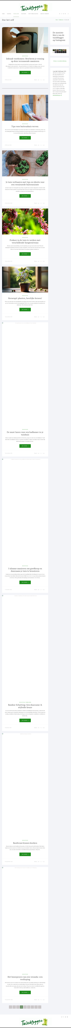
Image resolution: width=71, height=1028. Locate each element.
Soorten (9, 13)
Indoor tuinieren (45, 13)
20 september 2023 (9, 861)
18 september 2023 (9, 999)
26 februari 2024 (8, 145)
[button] (54, 50)
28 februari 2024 (8, 79)
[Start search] (68, 14)
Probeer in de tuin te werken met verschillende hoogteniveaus (25, 241)
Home (3, 13)
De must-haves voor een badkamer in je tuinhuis (25, 433)
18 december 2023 (8, 261)
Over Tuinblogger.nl (33, 13)
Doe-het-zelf (25, 123)
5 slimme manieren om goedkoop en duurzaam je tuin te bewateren (25, 569)
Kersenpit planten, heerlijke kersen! (25, 298)
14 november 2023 (8, 316)
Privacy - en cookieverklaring (59, 61)
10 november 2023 (8, 453)
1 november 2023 (8, 589)
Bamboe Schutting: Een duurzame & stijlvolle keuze (25, 706)
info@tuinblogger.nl (57, 95)
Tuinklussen (16, 13)
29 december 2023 (8, 203)
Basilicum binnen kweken (25, 843)
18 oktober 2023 (8, 727)
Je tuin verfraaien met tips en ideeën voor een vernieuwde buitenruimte (25, 183)
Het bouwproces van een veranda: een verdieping (25, 978)
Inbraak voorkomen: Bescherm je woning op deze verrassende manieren (25, 60)
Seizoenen (23, 13)
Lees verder (24, 72)
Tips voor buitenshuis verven (25, 126)
